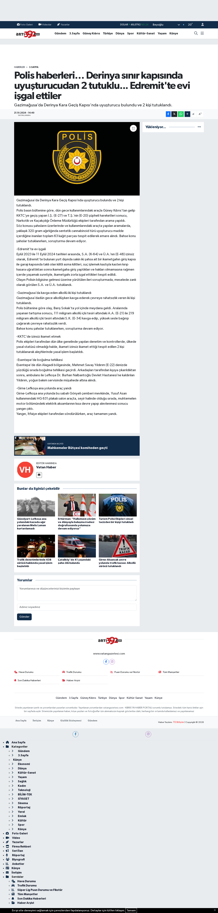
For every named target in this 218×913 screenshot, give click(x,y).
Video (16, 837)
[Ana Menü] (202, 33)
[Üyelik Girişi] (201, 24)
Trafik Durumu (73, 672)
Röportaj (23, 807)
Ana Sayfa (20, 721)
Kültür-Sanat (146, 33)
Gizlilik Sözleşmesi (70, 721)
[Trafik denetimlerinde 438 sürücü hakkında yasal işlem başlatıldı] (36, 546)
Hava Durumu (26, 672)
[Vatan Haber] (25, 469)
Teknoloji (23, 790)
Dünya (120, 33)
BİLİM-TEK (24, 794)
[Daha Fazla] (187, 114)
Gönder (24, 616)
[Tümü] (199, 127)
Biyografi (18, 859)
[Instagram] (112, 662)
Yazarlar (65, 24)
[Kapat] (216, 910)
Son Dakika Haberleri (29, 680)
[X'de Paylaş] (174, 114)
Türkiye (108, 33)
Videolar (46, 24)
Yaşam (162, 33)
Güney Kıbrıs (91, 33)
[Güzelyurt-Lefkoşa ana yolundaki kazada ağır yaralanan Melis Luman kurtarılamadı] (36, 505)
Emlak (21, 816)
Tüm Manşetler (171, 672)
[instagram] (148, 734)
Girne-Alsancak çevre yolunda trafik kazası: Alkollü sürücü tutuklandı (117, 563)
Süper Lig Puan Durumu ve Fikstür (40, 889)
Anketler (18, 863)
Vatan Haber (46, 467)
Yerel (21, 811)
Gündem (60, 33)
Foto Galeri (26, 24)
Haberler (19, 67)
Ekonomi (23, 764)
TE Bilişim (178, 722)
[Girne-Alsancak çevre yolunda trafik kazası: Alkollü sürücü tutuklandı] (118, 546)
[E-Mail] (39, 475)
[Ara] (196, 33)
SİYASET (23, 798)
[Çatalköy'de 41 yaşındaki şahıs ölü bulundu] (77, 546)
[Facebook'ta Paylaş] (168, 114)
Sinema (22, 803)
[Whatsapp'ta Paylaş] (181, 114)
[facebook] (76, 734)
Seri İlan (17, 850)
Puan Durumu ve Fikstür (127, 672)
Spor (130, 33)
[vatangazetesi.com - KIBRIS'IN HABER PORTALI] (27, 33)
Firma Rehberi (21, 846)
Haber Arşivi (73, 680)
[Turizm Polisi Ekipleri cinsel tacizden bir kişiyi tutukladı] (118, 505)
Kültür (22, 820)
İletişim (37, 721)
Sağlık (21, 781)
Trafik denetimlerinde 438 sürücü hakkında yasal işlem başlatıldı (34, 563)
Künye (173, 33)
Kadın (21, 785)
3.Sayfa (74, 33)
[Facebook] (106, 662)
